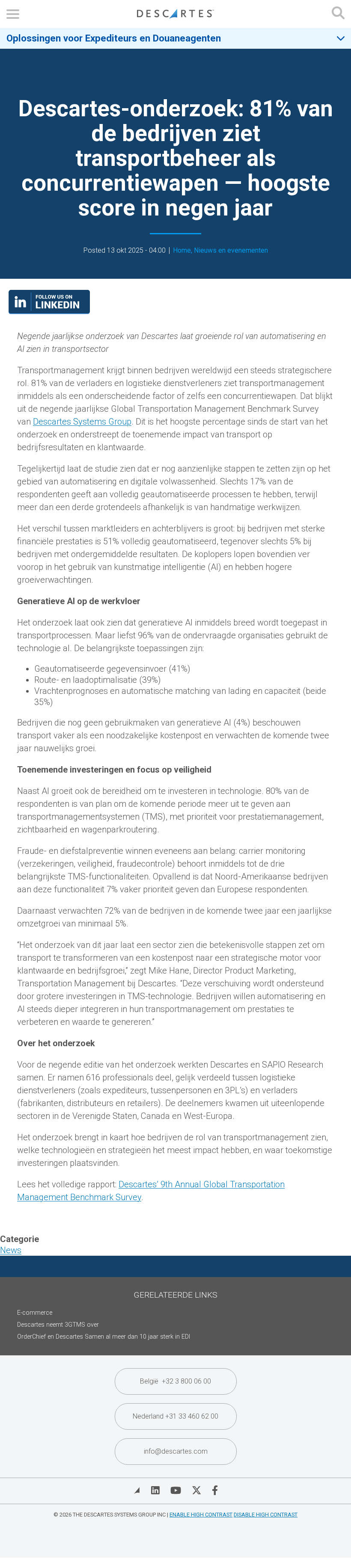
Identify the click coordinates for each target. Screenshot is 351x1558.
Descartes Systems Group (82, 421)
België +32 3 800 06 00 (175, 1381)
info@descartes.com (176, 1451)
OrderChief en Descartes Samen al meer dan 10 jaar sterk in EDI (103, 1336)
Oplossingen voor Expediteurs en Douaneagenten (113, 38)
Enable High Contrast (201, 1514)
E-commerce (34, 1312)
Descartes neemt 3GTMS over (58, 1324)
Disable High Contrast (265, 1514)
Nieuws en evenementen (231, 250)
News (10, 1250)
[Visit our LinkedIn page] (49, 311)
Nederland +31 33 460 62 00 (175, 1416)
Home (182, 250)
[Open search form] (338, 13)
